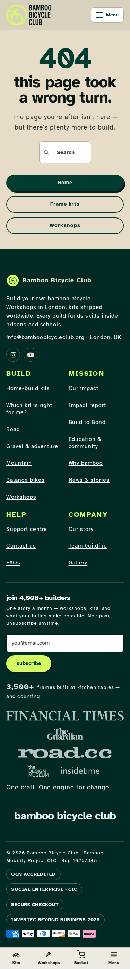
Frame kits (65, 204)
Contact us (21, 545)
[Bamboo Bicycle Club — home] (28, 15)
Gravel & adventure (32, 446)
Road (13, 429)
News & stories (89, 480)
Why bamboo (86, 463)
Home (65, 182)
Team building (88, 545)
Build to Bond (87, 422)
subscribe (29, 663)
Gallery (78, 562)
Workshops (65, 225)
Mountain (19, 463)
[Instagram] (13, 355)
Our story (81, 529)
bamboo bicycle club (65, 816)
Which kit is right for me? (29, 409)
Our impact (84, 388)
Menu (112, 15)
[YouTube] (30, 355)
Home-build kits (28, 388)
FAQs (13, 562)
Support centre (26, 529)
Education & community (85, 443)
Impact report (87, 405)
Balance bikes (25, 480)
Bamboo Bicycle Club (57, 280)
